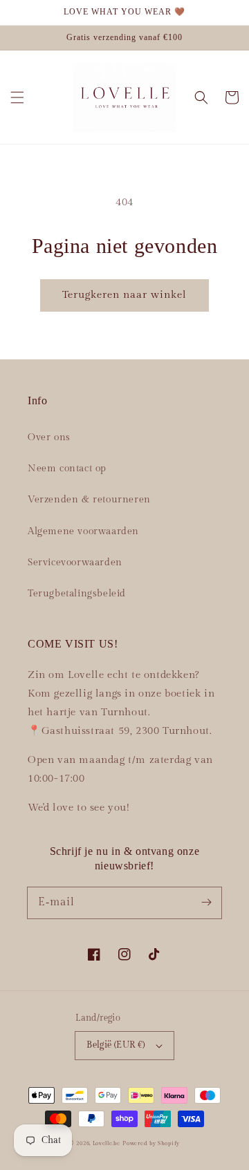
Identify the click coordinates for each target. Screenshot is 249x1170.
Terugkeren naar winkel (124, 295)
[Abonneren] (206, 902)
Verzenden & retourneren (89, 499)
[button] (17, 97)
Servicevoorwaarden (75, 562)
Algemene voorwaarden (83, 531)
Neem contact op (67, 468)
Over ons (49, 437)
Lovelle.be (106, 1143)
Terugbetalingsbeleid (77, 593)
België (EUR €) (115, 1044)
